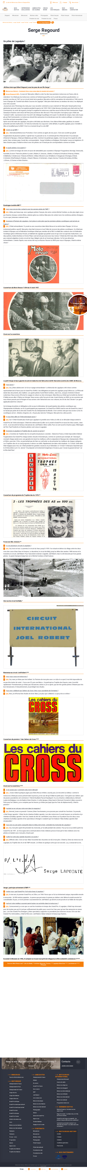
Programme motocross (63, 1102)
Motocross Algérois (62, 1085)
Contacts (59, 1139)
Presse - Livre (13, 1137)
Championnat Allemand (63, 1079)
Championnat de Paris (15, 1086)
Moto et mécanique (38, 1101)
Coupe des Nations (14, 1095)
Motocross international (15, 1128)
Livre (10, 1122)
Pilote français (55, 15)
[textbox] (52, 22)
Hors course (36, 1089)
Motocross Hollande (62, 1094)
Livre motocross (37, 1098)
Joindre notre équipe (67, 1066)
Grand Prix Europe (14, 1113)
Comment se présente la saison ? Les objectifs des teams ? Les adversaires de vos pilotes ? (67, 1124)
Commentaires (54, 1169)
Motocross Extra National (63, 1091)
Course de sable (61, 1082)
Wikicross (55, 2)
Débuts (35, 1080)
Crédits (59, 1134)
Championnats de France (15, 1089)
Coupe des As (13, 1092)
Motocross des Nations (15, 1125)
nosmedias (64, 9)
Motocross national (62, 1100)
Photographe (44, 15)
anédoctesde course (36, 9)
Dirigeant (7, 15)
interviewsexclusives (25, 9)
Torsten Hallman (37, 1121)
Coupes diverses (13, 1098)
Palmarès (11, 1131)
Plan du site (60, 1145)
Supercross (12, 1145)
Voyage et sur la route (38, 1124)
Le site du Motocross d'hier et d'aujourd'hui (18, 2)
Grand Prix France (14, 1116)
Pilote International (77, 15)
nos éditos (16, 9)
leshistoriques (54, 9)
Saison (11, 1143)
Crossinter (45, 9)
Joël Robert (36, 1095)
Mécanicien (15, 15)
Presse (56, 18)
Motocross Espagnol (62, 1088)
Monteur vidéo (34, 15)
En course (35, 1083)
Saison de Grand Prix (38, 1115)
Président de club (34, 18)
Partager (65, 1169)
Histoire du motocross (15, 1119)
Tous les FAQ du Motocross (16, 1077)
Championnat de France (15, 1083)
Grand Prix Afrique (14, 1101)
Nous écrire (75, 2)
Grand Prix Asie (13, 1110)
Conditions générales (62, 1142)
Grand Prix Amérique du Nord (17, 1104)
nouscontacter (74, 9)
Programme (12, 1140)
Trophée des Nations (14, 1148)
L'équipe (65, 2)
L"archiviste (33, 1169)
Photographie (36, 1109)
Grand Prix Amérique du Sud (16, 1107)
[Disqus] (43, 991)
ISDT (34, 1092)
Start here (31, 1066)
